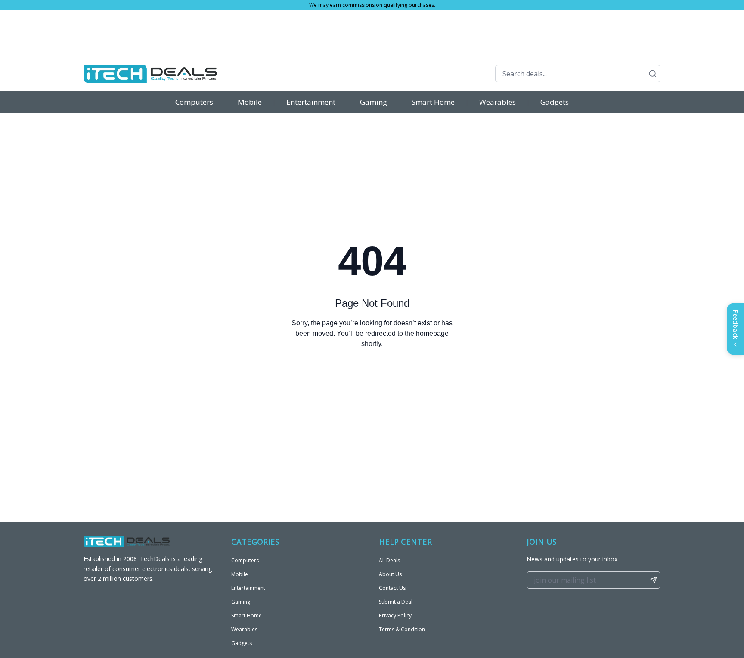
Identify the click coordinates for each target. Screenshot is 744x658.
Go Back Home (372, 378)
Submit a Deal (395, 601)
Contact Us (392, 588)
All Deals (389, 560)
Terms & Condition (402, 629)
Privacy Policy (395, 615)
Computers (194, 102)
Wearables (497, 102)
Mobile (250, 102)
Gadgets (554, 102)
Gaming (373, 102)
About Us (390, 574)
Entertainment (310, 102)
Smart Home (433, 102)
